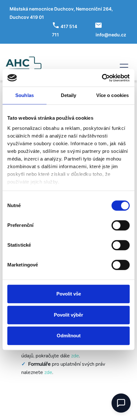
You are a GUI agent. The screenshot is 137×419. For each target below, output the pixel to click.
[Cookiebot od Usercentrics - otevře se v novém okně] (102, 78)
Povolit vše (68, 293)
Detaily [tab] (68, 95)
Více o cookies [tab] (112, 95)
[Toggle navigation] (124, 66)
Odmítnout (69, 335)
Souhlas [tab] (24, 95)
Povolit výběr (68, 315)
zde (75, 355)
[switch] (121, 225)
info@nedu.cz (111, 34)
